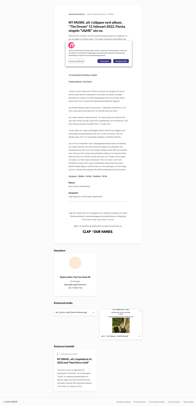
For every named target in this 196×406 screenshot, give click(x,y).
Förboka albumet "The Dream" (80, 81)
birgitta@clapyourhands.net (75, 284)
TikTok (104, 176)
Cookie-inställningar (76, 61)
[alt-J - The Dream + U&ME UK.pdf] (121, 321)
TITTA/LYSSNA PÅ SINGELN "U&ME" (83, 75)
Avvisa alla (104, 61)
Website (81, 176)
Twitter (89, 176)
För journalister (174, 402)
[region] (99, 53)
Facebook (96, 176)
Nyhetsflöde (188, 402)
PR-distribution (139, 402)
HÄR (75, 226)
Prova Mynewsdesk (157, 402)
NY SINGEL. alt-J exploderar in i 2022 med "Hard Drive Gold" (74, 361)
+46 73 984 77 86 (75, 288)
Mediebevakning (123, 402)
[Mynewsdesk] (10, 402)
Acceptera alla (121, 61)
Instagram (72, 176)
